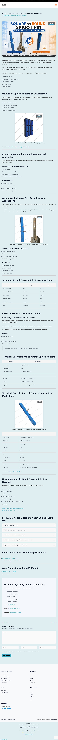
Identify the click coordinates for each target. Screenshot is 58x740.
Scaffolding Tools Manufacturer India (11, 510)
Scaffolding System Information (10, 558)
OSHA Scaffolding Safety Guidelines (11, 556)
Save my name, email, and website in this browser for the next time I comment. (21, 652)
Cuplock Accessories (16, 15)
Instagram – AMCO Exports (9, 571)
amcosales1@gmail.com (14, 608)
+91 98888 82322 (11, 605)
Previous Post (4, 622)
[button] (3, 739)
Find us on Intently (29, 736)
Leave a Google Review (29, 734)
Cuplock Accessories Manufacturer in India (13, 508)
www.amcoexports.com (15, 612)
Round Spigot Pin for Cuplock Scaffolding (19, 147)
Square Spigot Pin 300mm (15, 472)
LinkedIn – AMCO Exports (8, 574)
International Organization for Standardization (14, 561)
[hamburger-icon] (56, 5)
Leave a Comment (6, 15)
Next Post (54, 622)
